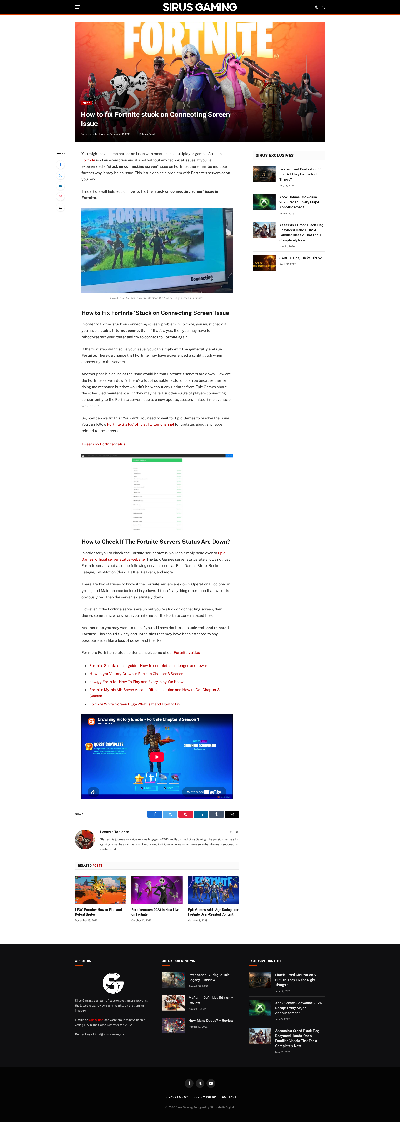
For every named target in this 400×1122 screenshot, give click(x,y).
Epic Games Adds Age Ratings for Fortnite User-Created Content (213, 912)
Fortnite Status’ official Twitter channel (140, 424)
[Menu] (77, 7)
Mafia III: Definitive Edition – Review (211, 1000)
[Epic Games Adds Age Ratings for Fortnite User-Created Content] (213, 890)
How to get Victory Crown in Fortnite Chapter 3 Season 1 (137, 674)
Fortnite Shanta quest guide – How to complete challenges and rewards (150, 665)
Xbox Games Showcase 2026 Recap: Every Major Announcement (299, 202)
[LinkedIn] (60, 186)
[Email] (60, 207)
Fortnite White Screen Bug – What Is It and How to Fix (134, 704)
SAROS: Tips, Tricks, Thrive (300, 258)
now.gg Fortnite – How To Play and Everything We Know (136, 681)
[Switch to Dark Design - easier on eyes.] (316, 7)
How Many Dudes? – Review (211, 1020)
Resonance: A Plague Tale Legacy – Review (209, 977)
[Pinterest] (60, 196)
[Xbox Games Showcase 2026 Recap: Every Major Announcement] (264, 202)
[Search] (323, 7)
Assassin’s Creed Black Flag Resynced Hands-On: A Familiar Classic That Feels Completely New (301, 232)
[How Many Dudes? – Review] (173, 1025)
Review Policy (205, 1096)
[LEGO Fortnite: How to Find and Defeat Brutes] (100, 890)
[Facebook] (60, 164)
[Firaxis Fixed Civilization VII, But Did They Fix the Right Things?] (264, 174)
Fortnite (88, 160)
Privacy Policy (176, 1096)
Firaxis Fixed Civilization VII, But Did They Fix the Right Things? (301, 174)
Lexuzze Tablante (94, 134)
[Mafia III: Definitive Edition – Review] (173, 1003)
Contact (229, 1096)
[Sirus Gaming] (200, 7)
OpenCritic (96, 1020)
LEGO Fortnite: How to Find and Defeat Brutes (98, 912)
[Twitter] (60, 175)
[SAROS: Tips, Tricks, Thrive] (264, 263)
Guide (86, 103)
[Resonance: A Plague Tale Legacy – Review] (173, 980)
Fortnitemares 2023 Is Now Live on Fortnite (155, 912)
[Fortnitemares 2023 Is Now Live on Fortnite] (156, 890)
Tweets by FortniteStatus (103, 444)
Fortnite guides (187, 652)
